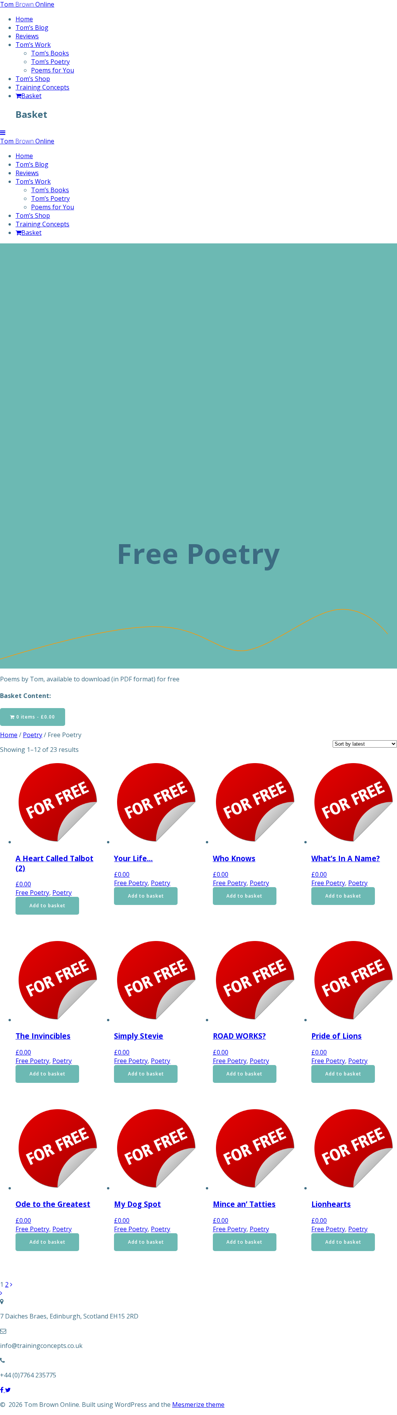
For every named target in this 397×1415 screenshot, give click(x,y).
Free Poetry (32, 892)
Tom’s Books (50, 53)
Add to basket (47, 905)
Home (24, 19)
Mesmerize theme (198, 1404)
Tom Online (27, 4)
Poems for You (52, 70)
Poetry (32, 735)
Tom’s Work (33, 44)
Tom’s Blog (32, 27)
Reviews (27, 36)
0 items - (35, 717)
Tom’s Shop (33, 78)
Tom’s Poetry (50, 61)
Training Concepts (42, 87)
